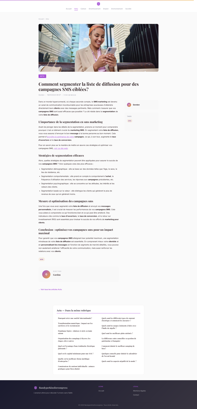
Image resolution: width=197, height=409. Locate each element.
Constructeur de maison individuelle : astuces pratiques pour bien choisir (76, 367)
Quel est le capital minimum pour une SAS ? (75, 353)
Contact (136, 395)
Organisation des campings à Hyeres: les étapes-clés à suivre (74, 339)
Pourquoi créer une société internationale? (75, 318)
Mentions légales (139, 391)
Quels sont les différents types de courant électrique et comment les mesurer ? (118, 319)
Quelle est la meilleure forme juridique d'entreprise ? (73, 360)
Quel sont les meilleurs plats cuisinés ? (117, 333)
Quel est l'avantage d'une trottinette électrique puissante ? (76, 347)
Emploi (106, 9)
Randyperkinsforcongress (53, 387)
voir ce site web (61, 148)
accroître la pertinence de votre (60, 137)
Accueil (69, 9)
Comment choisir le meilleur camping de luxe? (118, 347)
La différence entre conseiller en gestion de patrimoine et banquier (119, 339)
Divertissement (94, 9)
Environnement (117, 9)
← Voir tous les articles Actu (50, 289)
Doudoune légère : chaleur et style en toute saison (75, 332)
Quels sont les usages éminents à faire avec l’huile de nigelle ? (119, 327)
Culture (83, 9)
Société (128, 9)
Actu (76, 9)
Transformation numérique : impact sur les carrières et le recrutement (75, 324)
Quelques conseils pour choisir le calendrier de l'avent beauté (119, 354)
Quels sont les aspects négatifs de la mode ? (119, 361)
